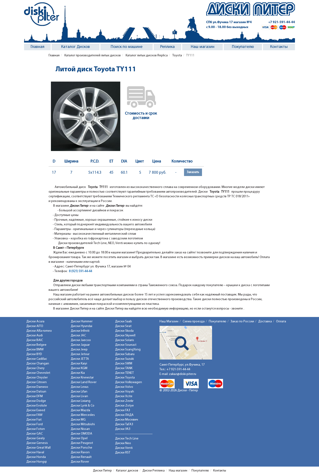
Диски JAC (78, 335)
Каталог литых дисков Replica (146, 55)
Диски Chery (35, 368)
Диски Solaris (124, 340)
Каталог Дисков (75, 47)
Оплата (281, 321)
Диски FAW (34, 415)
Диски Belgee (36, 345)
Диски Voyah (124, 391)
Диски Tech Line (126, 438)
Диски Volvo (124, 387)
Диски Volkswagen (128, 382)
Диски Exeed (35, 410)
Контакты (279, 47)
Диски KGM (79, 368)
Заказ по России (242, 321)
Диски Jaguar (80, 345)
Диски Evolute (36, 405)
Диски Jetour (80, 354)
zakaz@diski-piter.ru (182, 374)
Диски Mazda (80, 410)
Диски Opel (79, 438)
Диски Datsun (36, 391)
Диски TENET (124, 373)
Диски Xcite (123, 396)
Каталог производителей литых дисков (92, 55)
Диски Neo (123, 443)
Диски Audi (34, 335)
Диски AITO (34, 326)
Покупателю (243, 47)
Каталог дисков (127, 470)
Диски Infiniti (80, 331)
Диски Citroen (36, 382)
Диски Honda (36, 457)
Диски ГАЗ (122, 410)
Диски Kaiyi (79, 363)
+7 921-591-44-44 (281, 22)
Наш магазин (202, 47)
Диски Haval (35, 452)
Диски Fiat (34, 419)
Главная (37, 47)
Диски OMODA (81, 433)
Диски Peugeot (82, 443)
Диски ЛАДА (124, 415)
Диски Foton (35, 429)
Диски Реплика (153, 470)
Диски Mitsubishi (83, 424)
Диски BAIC (34, 340)
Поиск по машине (126, 47)
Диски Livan (79, 396)
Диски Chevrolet (38, 373)
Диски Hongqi (36, 462)
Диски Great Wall (38, 448)
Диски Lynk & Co (82, 405)
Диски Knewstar (82, 377)
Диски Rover (80, 462)
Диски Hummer (81, 321)
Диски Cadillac (36, 359)
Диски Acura (35, 321)
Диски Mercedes (83, 415)
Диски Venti (124, 448)
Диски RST (122, 452)
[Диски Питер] (41, 14)
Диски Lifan (79, 391)
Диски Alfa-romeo (39, 331)
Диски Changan (37, 363)
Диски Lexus (80, 387)
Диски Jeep (79, 349)
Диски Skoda (124, 331)
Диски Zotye (124, 405)
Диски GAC (34, 433)
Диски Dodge (36, 401)
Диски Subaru (125, 354)
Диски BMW (35, 349)
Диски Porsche (81, 448)
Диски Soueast (125, 345)
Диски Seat (123, 326)
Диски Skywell (125, 335)
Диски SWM (123, 363)
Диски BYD (34, 354)
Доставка (265, 321)
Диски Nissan (80, 429)
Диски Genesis (37, 443)
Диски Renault (81, 457)
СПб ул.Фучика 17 (229, 22)
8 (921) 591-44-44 (80, 271)
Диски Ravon (80, 452)
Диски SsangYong (128, 349)
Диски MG (78, 419)
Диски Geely (35, 438)
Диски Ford (34, 424)
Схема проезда (194, 321)
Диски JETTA (80, 359)
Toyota (177, 55)
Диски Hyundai (81, 326)
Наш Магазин (169, 321)
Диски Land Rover (83, 382)
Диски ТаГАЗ (124, 424)
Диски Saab (123, 321)
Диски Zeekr (124, 401)
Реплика (167, 47)
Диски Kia (78, 373)
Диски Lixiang (80, 401)
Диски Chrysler (37, 377)
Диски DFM (34, 396)
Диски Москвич (126, 419)
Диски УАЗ (122, 429)
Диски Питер (102, 470)
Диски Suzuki (124, 359)
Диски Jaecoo (81, 340)
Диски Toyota (125, 377)
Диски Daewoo (37, 387)
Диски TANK (123, 368)
